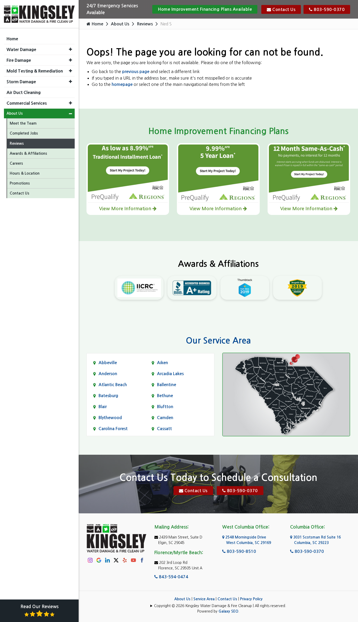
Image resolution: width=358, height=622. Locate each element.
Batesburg (108, 396)
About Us (120, 24)
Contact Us (283, 10)
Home (96, 24)
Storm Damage (21, 82)
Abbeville (108, 363)
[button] (70, 49)
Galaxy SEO (228, 611)
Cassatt (164, 429)
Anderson (108, 374)
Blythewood (110, 418)
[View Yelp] (124, 560)
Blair (103, 407)
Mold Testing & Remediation (35, 71)
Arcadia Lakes (170, 374)
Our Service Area (218, 340)
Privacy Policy (251, 599)
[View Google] (98, 560)
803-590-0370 (329, 10)
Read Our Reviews (39, 606)
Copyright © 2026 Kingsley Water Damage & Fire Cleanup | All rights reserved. (220, 606)
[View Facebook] (142, 560)
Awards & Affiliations (28, 153)
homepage (122, 84)
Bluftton (165, 407)
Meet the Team (23, 123)
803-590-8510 (241, 551)
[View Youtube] (133, 560)
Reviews (145, 24)
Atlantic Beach (113, 385)
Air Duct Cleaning (24, 92)
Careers (16, 163)
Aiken (162, 363)
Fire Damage (19, 60)
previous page (135, 72)
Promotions (20, 183)
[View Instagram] (90, 560)
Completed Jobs (24, 133)
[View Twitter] (116, 560)
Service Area (204, 599)
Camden (165, 418)
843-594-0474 (173, 577)
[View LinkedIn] (107, 560)
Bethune (165, 396)
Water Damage (21, 49)
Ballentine (166, 385)
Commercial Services (27, 103)
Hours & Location (25, 173)
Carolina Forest (113, 429)
